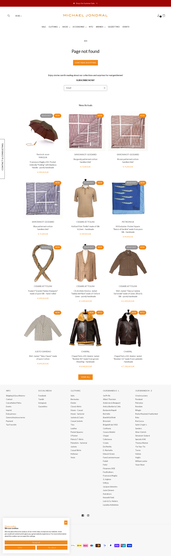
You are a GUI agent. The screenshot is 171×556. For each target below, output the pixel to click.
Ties (72, 425)
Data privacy (11, 414)
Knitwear (74, 454)
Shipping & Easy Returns (15, 396)
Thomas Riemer (141, 443)
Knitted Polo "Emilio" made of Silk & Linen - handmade (85, 227)
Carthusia (107, 429)
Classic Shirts (76, 407)
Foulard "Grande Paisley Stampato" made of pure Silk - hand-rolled (43, 292)
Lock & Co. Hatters (110, 501)
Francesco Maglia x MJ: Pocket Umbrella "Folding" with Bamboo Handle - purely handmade (43, 165)
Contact (9, 399)
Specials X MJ (140, 439)
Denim (73, 403)
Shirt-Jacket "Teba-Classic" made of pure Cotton (43, 357)
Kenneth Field (108, 498)
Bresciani (107, 421)
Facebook (42, 396)
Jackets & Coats (77, 418)
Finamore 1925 (109, 469)
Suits (73, 396)
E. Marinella (107, 450)
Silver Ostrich (140, 432)
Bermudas (75, 399)
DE (17, 16)
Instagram (42, 403)
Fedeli (105, 461)
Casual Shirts (76, 450)
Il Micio (106, 483)
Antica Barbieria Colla (112, 407)
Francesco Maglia (110, 476)
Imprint (9, 410)
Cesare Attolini (109, 432)
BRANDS (99, 27)
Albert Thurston (109, 399)
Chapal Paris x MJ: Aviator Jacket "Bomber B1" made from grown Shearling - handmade (85, 359)
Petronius (139, 403)
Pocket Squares (77, 432)
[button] (8, 15)
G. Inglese (107, 479)
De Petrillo (107, 447)
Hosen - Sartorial (77, 414)
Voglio (137, 458)
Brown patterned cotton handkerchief (128, 160)
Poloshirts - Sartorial (79, 443)
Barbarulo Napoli (109, 410)
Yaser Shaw (140, 465)
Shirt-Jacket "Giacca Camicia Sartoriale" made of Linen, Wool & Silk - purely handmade (128, 294)
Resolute (138, 407)
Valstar (138, 454)
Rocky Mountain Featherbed (146, 414)
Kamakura (107, 494)
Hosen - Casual (77, 410)
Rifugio (138, 410)
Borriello (106, 414)
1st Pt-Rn (106, 396)
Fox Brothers (108, 472)
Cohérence (107, 439)
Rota (137, 418)
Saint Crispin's (141, 425)
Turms (138, 450)
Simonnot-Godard (142, 436)
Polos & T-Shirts (77, 439)
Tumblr (41, 399)
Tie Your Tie (140, 447)
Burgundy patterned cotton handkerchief (85, 160)
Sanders (138, 429)
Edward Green (109, 454)
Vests (73, 458)
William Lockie (141, 461)
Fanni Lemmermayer (111, 458)
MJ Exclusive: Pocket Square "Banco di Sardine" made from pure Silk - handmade (128, 229)
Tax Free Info (11, 425)
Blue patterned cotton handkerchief (43, 227)
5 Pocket (74, 436)
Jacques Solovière (110, 487)
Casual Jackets (77, 421)
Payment (9, 421)
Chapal (106, 436)
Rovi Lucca (139, 421)
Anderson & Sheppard (111, 403)
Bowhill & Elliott (109, 418)
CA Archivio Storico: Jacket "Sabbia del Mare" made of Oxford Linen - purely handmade (85, 294)
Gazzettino (42, 407)
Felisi (105, 465)
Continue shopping (85, 63)
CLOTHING (53, 27)
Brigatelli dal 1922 (110, 425)
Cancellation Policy (13, 403)
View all (85, 377)
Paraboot (139, 399)
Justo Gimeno (108, 490)
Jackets (74, 447)
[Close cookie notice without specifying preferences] (65, 523)
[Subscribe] (104, 88)
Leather (74, 429)
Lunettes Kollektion (110, 505)
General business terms (15, 418)
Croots (105, 443)
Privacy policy (10, 526)
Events (8, 407)
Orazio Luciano (141, 396)
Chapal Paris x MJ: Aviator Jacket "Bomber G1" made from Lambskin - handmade (128, 359)
